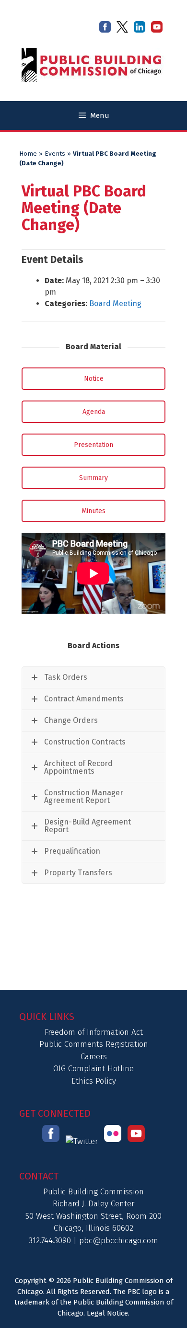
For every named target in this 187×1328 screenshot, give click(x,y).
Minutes (93, 511)
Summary (93, 478)
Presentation (93, 445)
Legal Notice (107, 1313)
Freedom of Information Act (94, 1032)
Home (28, 154)
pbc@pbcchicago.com (118, 1241)
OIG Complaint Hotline (93, 1069)
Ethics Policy (93, 1081)
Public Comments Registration (93, 1044)
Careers (94, 1057)
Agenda (93, 412)
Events (55, 154)
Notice (94, 379)
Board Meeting (115, 303)
